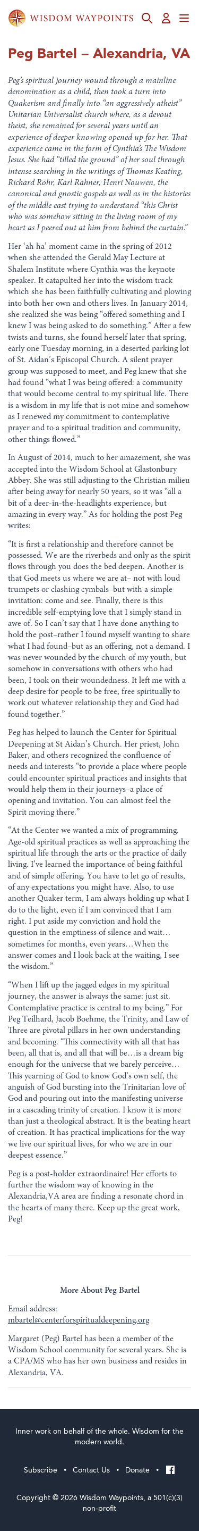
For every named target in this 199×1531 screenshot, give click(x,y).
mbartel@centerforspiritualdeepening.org (78, 1320)
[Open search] (147, 18)
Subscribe (40, 1470)
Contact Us (91, 1470)
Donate (137, 1470)
